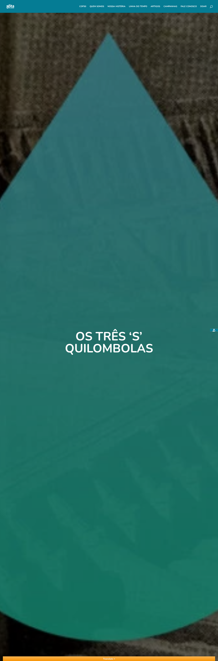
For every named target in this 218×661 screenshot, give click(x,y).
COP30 (82, 6)
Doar (203, 6)
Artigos (155, 6)
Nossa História (116, 6)
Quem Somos (97, 6)
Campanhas (170, 6)
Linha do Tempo (138, 6)
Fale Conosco (189, 6)
